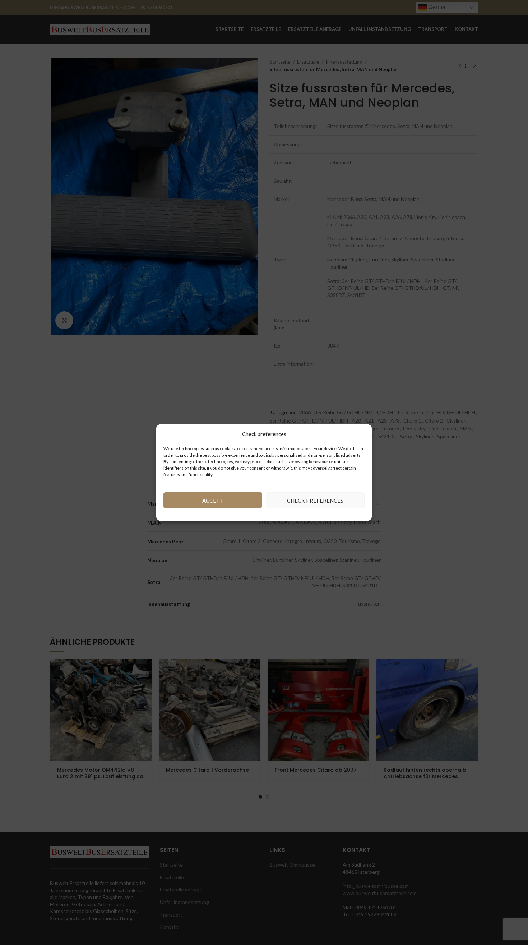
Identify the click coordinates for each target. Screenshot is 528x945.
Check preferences (315, 500)
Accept (212, 500)
